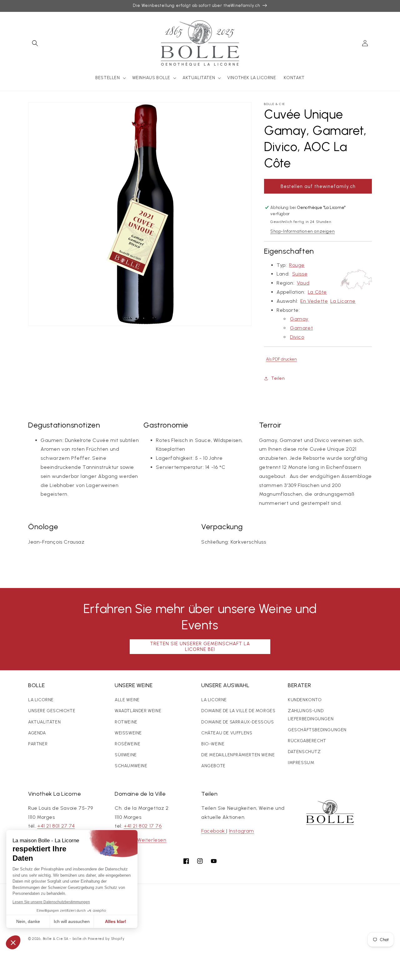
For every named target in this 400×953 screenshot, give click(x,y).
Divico (297, 337)
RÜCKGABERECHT (307, 740)
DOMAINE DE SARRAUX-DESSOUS (237, 722)
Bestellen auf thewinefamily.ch (318, 186)
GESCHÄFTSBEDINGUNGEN (317, 729)
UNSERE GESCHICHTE (51, 710)
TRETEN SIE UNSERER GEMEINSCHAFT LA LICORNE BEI (200, 646)
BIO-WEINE (212, 744)
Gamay (299, 319)
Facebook (213, 831)
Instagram (241, 831)
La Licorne (343, 301)
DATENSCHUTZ (304, 751)
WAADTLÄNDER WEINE (138, 710)
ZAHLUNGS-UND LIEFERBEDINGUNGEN (310, 714)
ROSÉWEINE (127, 744)
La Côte (317, 292)
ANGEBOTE (213, 765)
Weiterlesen (152, 840)
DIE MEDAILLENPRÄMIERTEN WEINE (238, 755)
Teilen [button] (278, 378)
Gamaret (301, 328)
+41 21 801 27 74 (56, 826)
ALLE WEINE (127, 699)
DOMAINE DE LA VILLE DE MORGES (238, 710)
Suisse (300, 274)
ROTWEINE (126, 722)
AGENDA (37, 733)
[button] (35, 43)
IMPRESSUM (301, 762)
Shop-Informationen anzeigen (302, 231)
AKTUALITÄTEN (44, 722)
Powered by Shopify (106, 939)
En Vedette (314, 301)
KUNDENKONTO (305, 699)
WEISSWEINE (128, 733)
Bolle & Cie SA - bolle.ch (65, 939)
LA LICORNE (41, 699)
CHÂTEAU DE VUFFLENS (226, 733)
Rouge (297, 265)
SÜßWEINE (126, 755)
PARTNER (38, 744)
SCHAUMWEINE (131, 765)
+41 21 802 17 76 (143, 826)
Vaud (303, 283)
